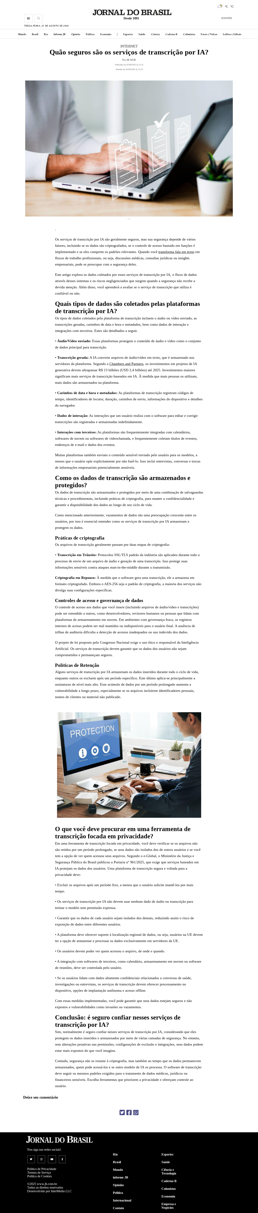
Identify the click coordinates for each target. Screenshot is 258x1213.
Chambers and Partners (126, 364)
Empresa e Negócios (168, 1205)
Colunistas (189, 34)
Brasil (35, 34)
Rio (46, 34)
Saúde (141, 34)
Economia (105, 34)
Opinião (75, 34)
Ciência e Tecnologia (168, 1171)
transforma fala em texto (176, 252)
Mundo (22, 34)
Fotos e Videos (209, 34)
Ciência (155, 34)
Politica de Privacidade (41, 1169)
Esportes (128, 34)
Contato (118, 1208)
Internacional (122, 1200)
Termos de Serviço (39, 1172)
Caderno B (171, 34)
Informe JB (60, 34)
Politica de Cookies (39, 1176)
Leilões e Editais (232, 34)
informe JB (120, 1177)
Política (90, 34)
